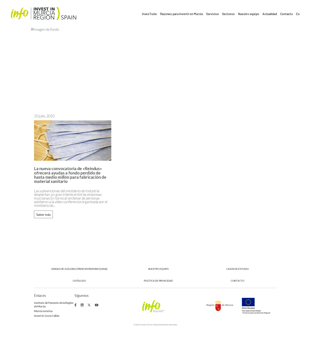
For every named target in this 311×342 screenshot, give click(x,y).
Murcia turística (43, 311)
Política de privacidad (158, 281)
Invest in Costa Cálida (46, 315)
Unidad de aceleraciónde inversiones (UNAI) (79, 269)
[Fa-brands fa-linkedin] (82, 305)
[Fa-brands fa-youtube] (96, 305)
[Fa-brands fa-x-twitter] (89, 305)
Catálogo (79, 281)
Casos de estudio (237, 269)
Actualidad (269, 14)
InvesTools (149, 14)
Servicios (212, 14)
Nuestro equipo (248, 14)
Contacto (286, 14)
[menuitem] (298, 13)
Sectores (228, 14)
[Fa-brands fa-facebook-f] (76, 305)
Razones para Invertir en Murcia (181, 14)
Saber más (43, 214)
